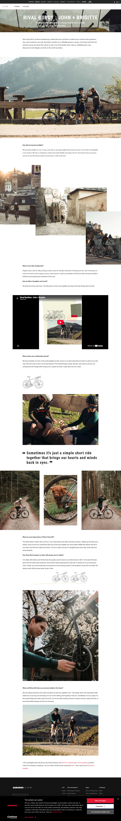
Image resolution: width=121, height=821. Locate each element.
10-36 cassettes (82, 763)
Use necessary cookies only (100, 812)
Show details (29, 817)
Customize (99, 806)
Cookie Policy (57, 812)
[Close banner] (118, 799)
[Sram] (31, 1)
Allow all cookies (100, 801)
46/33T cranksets (68, 763)
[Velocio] (78, 1)
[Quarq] (56, 1)
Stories (17, 6)
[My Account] (114, 2)
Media (101, 793)
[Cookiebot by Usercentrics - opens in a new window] (12, 817)
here (73, 765)
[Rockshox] (37, 1)
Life (6, 6)
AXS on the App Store (92, 790)
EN (119, 1)
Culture (26, 6)
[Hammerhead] (71, 1)
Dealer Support (71, 793)
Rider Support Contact (73, 790)
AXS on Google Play (91, 793)
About (101, 790)
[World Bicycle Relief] (90, 1)
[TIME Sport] (62, 1)
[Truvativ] (43, 1)
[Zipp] (49, 1)
